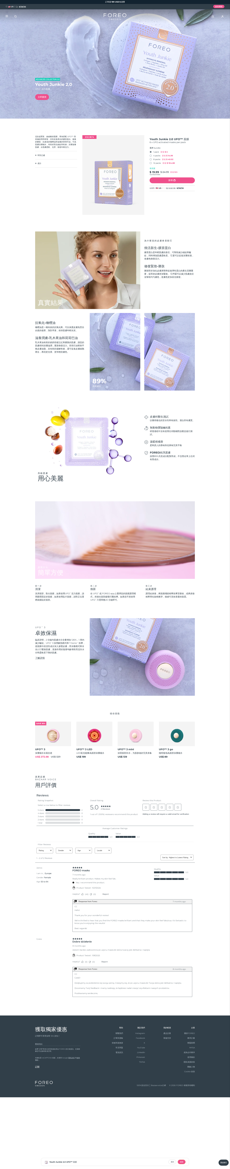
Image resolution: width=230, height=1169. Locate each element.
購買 (181, 1162)
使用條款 (191, 1057)
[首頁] (115, 17)
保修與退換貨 (117, 1043)
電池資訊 (119, 1052)
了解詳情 (40, 658)
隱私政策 (71, 1058)
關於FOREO (189, 1033)
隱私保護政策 (189, 1062)
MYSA (192, 1047)
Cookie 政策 (189, 1071)
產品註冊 (167, 1033)
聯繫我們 (119, 1033)
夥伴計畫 (191, 1038)
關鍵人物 (191, 1067)
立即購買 (42, 97)
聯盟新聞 (191, 1043)
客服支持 (167, 1038)
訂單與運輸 (118, 1038)
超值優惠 (219, 6)
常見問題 (119, 1047)
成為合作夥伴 (189, 1052)
